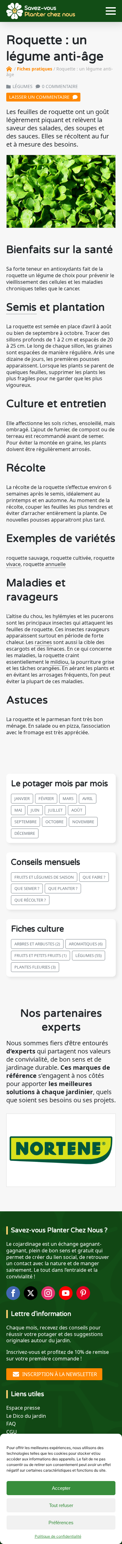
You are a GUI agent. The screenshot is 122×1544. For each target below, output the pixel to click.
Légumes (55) (88, 955)
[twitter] (31, 1293)
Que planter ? (63, 888)
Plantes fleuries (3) (35, 967)
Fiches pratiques (34, 69)
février (46, 798)
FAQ (11, 1424)
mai (18, 810)
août (76, 810)
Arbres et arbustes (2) (37, 944)
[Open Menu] (111, 11)
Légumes (23, 86)
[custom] (83, 1293)
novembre (83, 821)
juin (35, 810)
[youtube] (66, 1293)
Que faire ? (94, 877)
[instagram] (48, 1293)
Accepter (61, 1488)
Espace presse (23, 1408)
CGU (11, 1432)
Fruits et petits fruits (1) (40, 955)
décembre (24, 833)
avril (87, 798)
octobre (54, 821)
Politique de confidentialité (58, 1536)
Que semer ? (26, 888)
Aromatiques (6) (86, 944)
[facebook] (13, 1293)
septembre (25, 821)
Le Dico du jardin (26, 1416)
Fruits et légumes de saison (44, 877)
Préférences (61, 1522)
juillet (55, 810)
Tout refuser (61, 1505)
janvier (22, 798)
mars (68, 798)
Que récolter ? (30, 900)
